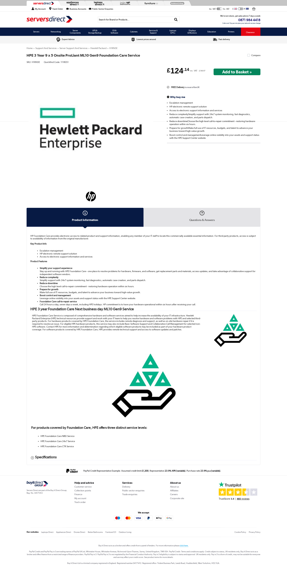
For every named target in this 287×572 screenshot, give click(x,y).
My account (80, 498)
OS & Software (114, 31)
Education (211, 32)
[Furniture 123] (150, 3)
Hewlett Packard (98, 48)
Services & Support (153, 31)
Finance (78, 494)
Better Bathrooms (95, 532)
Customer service (83, 486)
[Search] (176, 20)
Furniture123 (110, 532)
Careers (174, 494)
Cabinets (134, 32)
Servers (36, 32)
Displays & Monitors (192, 31)
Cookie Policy (240, 532)
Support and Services (46, 48)
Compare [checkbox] (255, 55)
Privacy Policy (254, 532)
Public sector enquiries (133, 490)
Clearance (250, 32)
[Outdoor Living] (177, 3)
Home (30, 48)
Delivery (126, 486)
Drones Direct (79, 532)
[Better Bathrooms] (124, 3)
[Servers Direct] (43, 3)
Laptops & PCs (172, 31)
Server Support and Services (73, 48)
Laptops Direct (47, 532)
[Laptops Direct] (98, 3)
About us (174, 486)
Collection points (82, 490)
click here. (184, 545)
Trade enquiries (129, 494)
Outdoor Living (125, 532)
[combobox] (139, 20)
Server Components (75, 31)
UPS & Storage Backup (94, 31)
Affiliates (174, 490)
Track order (80, 502)
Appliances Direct (63, 532)
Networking (56, 32)
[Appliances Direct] (72, 3)
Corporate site (177, 498)
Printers (231, 32)
